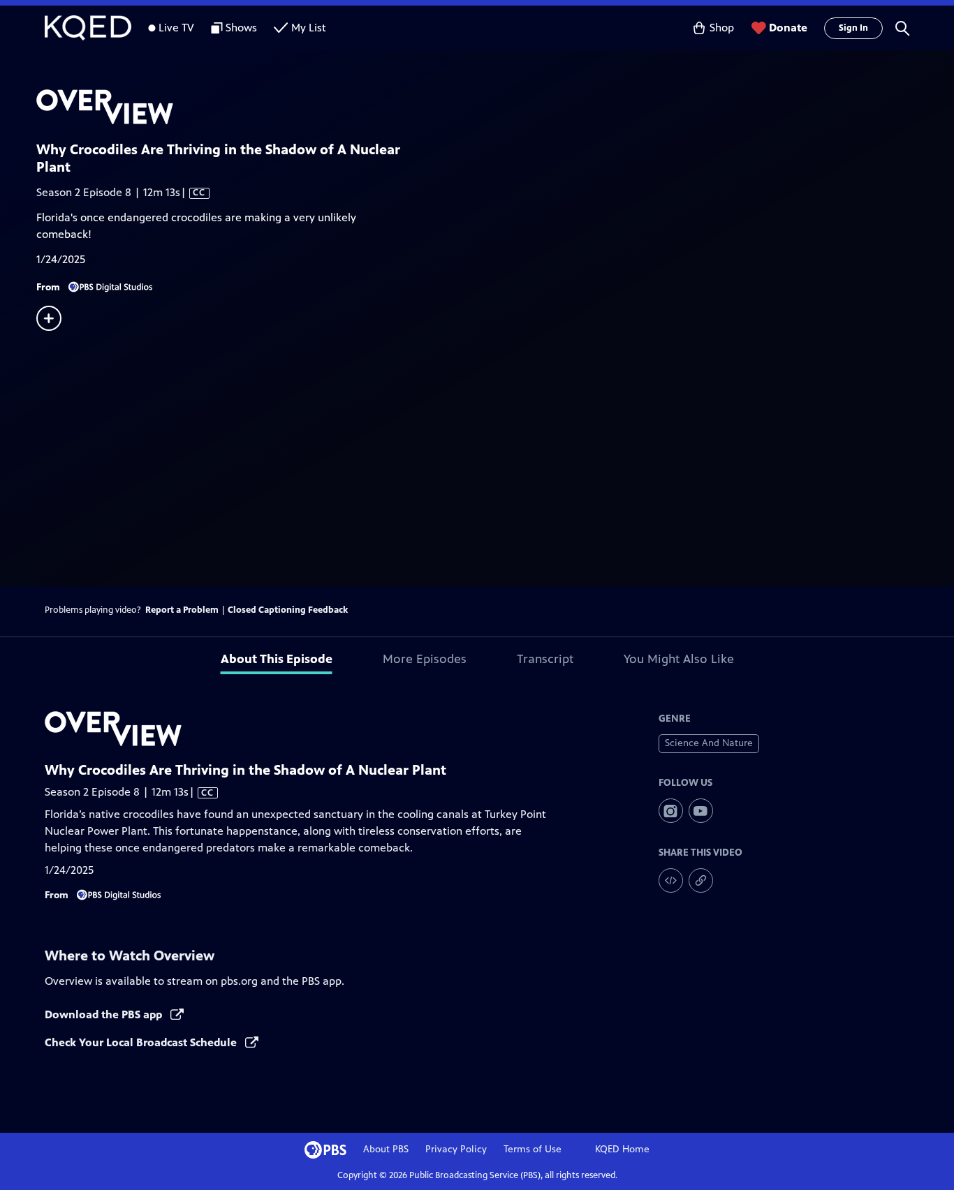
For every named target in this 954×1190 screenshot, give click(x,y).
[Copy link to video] (701, 880)
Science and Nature (709, 743)
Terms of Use (533, 1149)
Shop (722, 27)
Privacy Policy (456, 1149)
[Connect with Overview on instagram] (671, 810)
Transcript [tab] (545, 659)
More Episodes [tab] (425, 659)
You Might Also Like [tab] (679, 659)
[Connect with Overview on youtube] (701, 810)
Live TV (176, 27)
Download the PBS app (105, 1014)
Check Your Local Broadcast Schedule (142, 1042)
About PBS (386, 1149)
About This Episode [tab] (276, 659)
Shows (241, 27)
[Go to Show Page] (495, 106)
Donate (788, 27)
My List (308, 27)
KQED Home (622, 1149)
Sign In (853, 28)
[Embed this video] (671, 880)
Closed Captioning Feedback (288, 610)
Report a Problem (182, 610)
